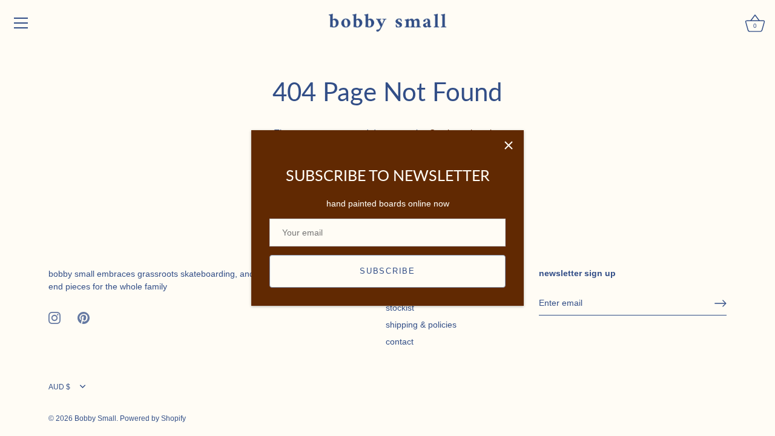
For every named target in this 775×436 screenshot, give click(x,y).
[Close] (508, 145)
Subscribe (387, 271)
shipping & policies (421, 324)
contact (400, 341)
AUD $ (59, 387)
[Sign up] (720, 303)
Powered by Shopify (153, 418)
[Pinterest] (84, 317)
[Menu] (21, 23)
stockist (400, 307)
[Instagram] (54, 317)
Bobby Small (95, 418)
